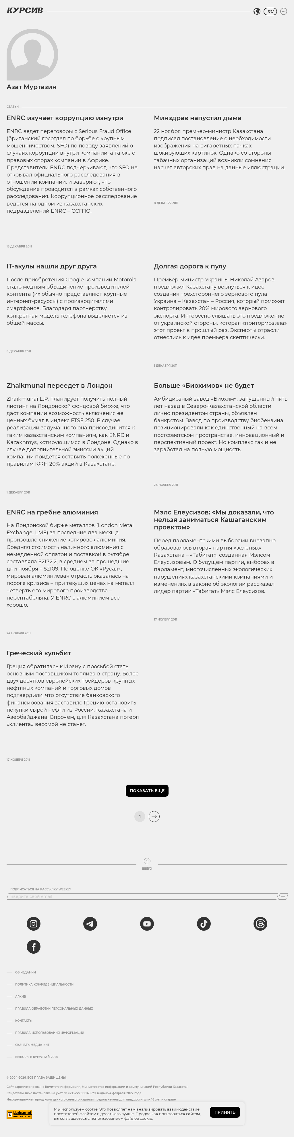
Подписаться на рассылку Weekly (40, 889)
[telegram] (90, 924)
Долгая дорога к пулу (190, 266)
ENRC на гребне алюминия (52, 512)
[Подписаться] (283, 896)
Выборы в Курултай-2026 (36, 1057)
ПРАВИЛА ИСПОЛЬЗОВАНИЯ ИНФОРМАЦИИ (49, 1033)
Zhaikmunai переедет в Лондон (60, 385)
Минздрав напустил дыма (197, 118)
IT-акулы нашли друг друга (52, 266)
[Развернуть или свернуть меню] (283, 11)
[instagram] (33, 924)
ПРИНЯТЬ (224, 1112)
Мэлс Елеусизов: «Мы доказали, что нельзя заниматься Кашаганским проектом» (214, 519)
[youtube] (147, 924)
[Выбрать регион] (257, 11)
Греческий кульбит (39, 653)
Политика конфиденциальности (44, 984)
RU (270, 11)
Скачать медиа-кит (32, 1045)
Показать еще (147, 790)
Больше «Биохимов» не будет (204, 385)
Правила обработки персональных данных (54, 1009)
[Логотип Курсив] (25, 10)
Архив (20, 996)
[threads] (260, 924)
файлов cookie (138, 1118)
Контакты (23, 1021)
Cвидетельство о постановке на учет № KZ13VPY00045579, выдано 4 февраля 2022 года (74, 1093)
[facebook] (33, 947)
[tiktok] (204, 924)
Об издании (25, 972)
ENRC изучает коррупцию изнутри (65, 118)
